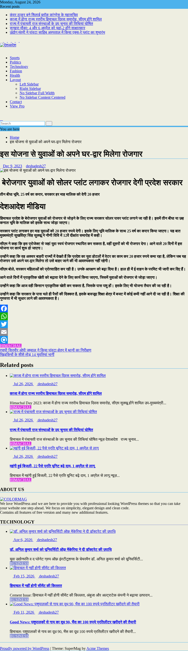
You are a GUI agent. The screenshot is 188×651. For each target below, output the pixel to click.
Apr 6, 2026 (23, 540)
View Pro (17, 106)
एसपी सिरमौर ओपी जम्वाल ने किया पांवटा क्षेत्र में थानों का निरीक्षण (45, 350)
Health (15, 75)
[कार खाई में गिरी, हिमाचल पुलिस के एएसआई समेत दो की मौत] (1, 114)
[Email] (94, 332)
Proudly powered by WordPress (24, 648)
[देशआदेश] (1, 49)
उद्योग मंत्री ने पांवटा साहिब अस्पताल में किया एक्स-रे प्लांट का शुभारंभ (57, 32)
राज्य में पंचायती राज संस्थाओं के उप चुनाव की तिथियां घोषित (51, 23)
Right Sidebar (30, 88)
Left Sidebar (29, 84)
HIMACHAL (11, 346)
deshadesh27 (36, 166)
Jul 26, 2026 (23, 384)
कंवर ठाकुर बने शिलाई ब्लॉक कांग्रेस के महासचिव (44, 15)
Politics (15, 62)
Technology (19, 66)
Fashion (16, 71)
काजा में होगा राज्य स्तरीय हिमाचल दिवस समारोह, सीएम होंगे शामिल (56, 19)
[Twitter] (94, 324)
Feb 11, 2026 (24, 612)
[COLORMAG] (13, 499)
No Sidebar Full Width (37, 93)
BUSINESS (19, 563)
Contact (16, 102)
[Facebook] (94, 308)
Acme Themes (97, 648)
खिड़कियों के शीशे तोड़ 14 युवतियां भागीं (27, 354)
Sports (15, 58)
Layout (15, 80)
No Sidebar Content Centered (42, 97)
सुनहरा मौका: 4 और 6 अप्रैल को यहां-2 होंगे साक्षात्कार (47, 28)
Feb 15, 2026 (24, 576)
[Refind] (94, 340)
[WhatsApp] (94, 316)
